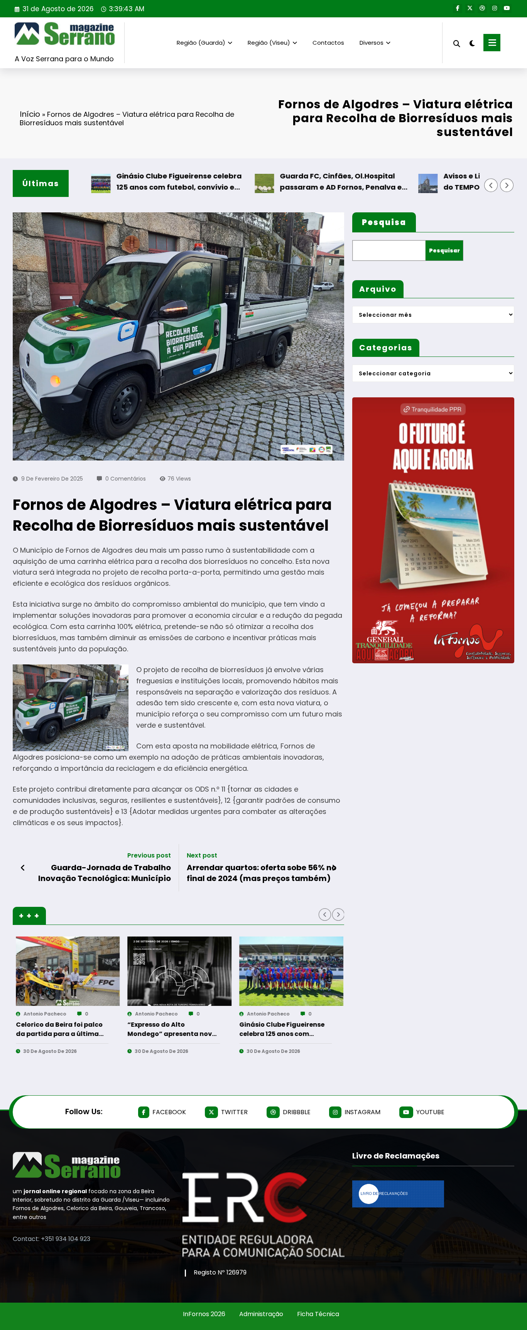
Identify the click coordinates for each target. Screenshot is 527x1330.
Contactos (328, 43)
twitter (234, 1112)
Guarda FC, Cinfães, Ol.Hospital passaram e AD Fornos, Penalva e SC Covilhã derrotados (296, 182)
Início (30, 114)
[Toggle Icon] (491, 42)
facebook (169, 1112)
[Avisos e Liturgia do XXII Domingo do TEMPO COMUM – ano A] (304, 971)
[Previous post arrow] (22, 868)
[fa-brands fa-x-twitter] (470, 8)
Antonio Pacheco (57, 1014)
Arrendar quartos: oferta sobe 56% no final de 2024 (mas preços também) (261, 873)
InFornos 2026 (204, 1314)
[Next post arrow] (334, 868)
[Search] (456, 43)
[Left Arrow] (491, 185)
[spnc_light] (472, 42)
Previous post (149, 855)
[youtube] (507, 8)
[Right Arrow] (506, 185)
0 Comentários (125, 479)
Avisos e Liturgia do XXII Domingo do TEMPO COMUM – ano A (290, 1029)
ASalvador (273, 1014)
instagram (362, 1112)
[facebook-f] (457, 8)
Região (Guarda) (201, 43)
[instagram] (494, 8)
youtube (430, 1112)
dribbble (297, 1112)
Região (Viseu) (269, 43)
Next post (202, 855)
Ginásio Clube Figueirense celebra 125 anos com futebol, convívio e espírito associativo (134, 182)
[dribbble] (482, 8)
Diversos (371, 43)
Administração (261, 1314)
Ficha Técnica (318, 1314)
